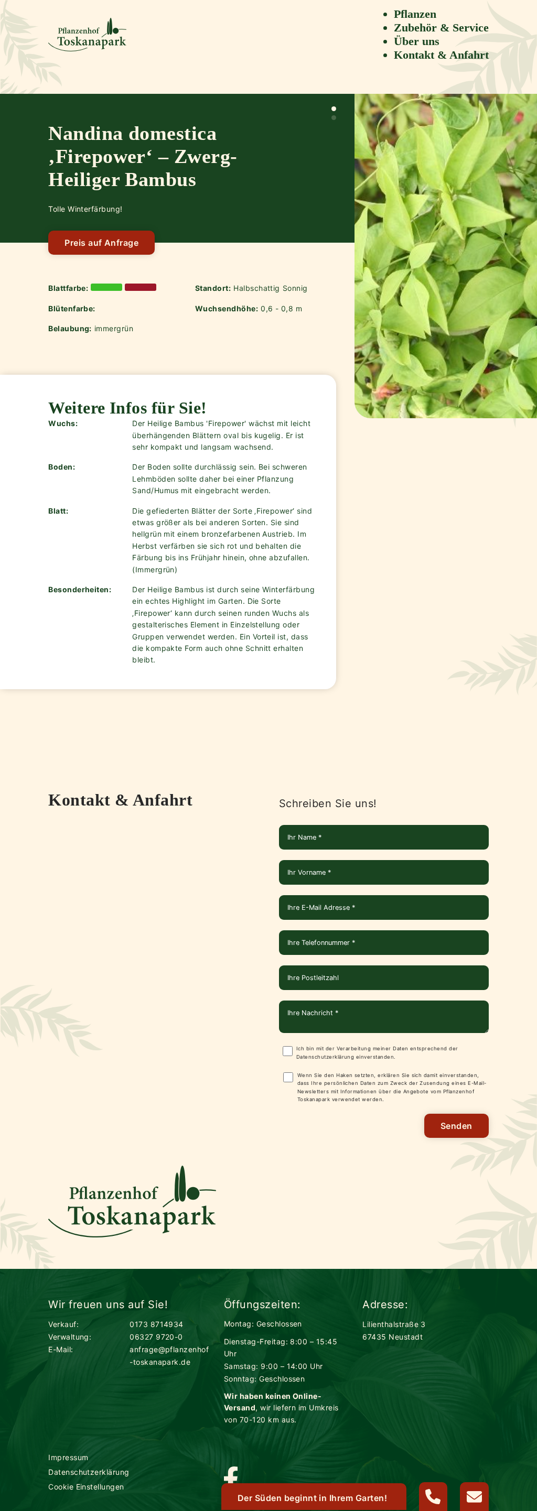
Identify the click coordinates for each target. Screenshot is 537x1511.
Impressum (68, 1457)
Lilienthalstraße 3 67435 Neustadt (394, 1330)
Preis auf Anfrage (101, 242)
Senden (456, 1126)
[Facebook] (231, 1480)
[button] (333, 108)
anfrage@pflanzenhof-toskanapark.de (169, 1355)
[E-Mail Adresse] (474, 1496)
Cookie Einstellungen (86, 1486)
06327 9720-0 (156, 1336)
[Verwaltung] (433, 1496)
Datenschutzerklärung (325, 1057)
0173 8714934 (157, 1324)
